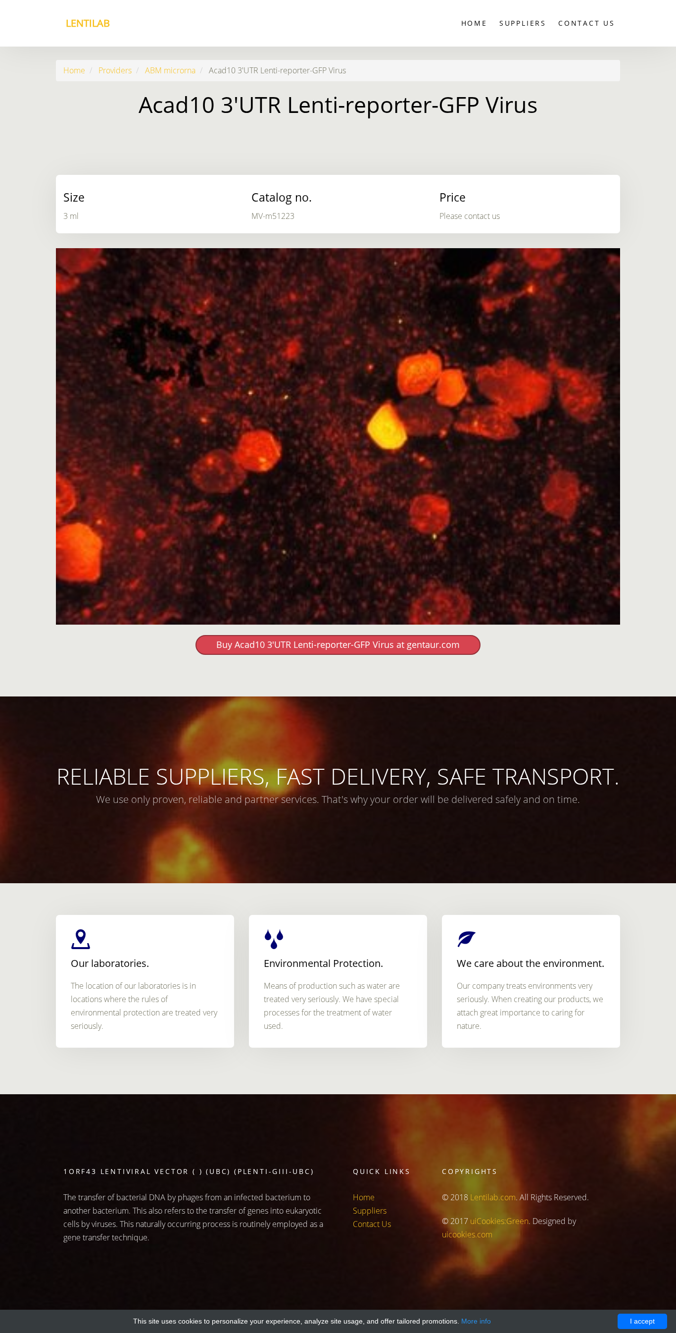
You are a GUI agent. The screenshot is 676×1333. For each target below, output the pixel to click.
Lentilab (88, 23)
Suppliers (522, 23)
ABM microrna (170, 70)
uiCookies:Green (499, 1221)
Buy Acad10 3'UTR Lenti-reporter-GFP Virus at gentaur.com (338, 644)
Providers (115, 70)
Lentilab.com (493, 1197)
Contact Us (586, 23)
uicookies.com (467, 1234)
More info (476, 1321)
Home (474, 23)
